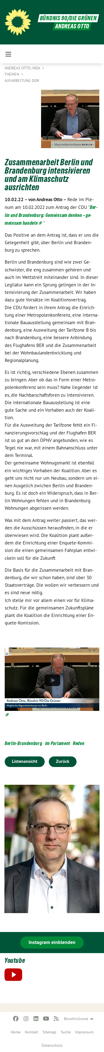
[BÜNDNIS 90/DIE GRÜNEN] (17, 22)
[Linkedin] (36, 1018)
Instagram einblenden (52, 942)
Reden (79, 743)
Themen (12, 74)
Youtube (14, 960)
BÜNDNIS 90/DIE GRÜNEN (68, 18)
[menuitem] (16, 1032)
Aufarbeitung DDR (21, 80)
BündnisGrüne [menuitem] (76, 1018)
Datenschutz (52, 1045)
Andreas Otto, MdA (22, 68)
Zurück (62, 761)
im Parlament (57, 743)
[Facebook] (15, 1018)
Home (16, 1031)
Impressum (84, 1031)
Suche (66, 1031)
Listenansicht (24, 761)
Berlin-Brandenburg (23, 743)
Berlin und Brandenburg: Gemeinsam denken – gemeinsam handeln (51, 215)
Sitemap (49, 1031)
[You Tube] (46, 1018)
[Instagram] (25, 1018)
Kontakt (31, 1031)
